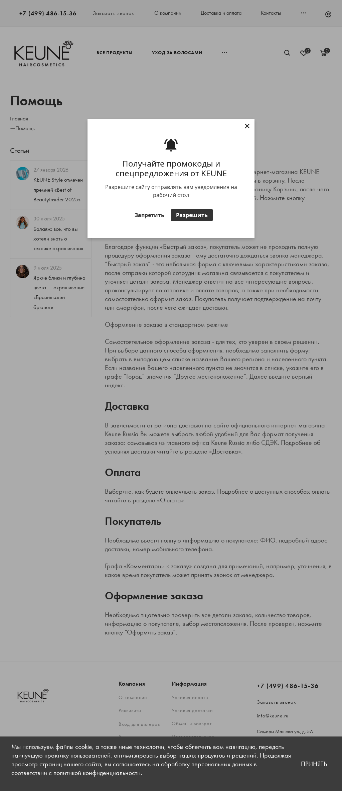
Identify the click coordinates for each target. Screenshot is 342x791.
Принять (314, 764)
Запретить (149, 215)
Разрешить (192, 215)
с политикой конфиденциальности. (95, 772)
